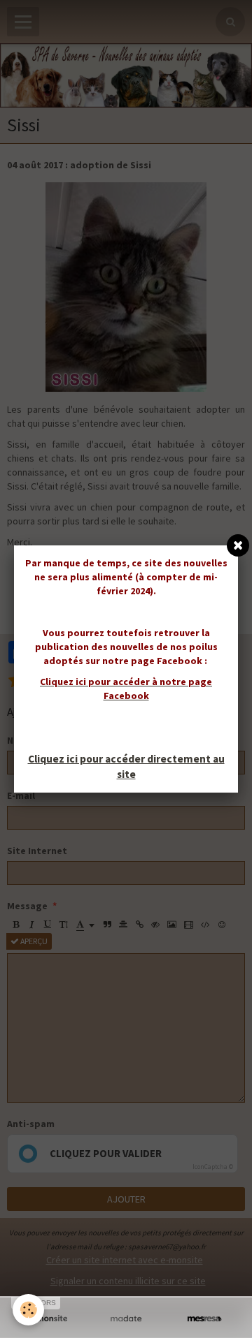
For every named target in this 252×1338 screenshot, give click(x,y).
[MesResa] (204, 1318)
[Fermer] (238, 545)
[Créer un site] (47, 1318)
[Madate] (126, 1318)
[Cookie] (28, 1309)
